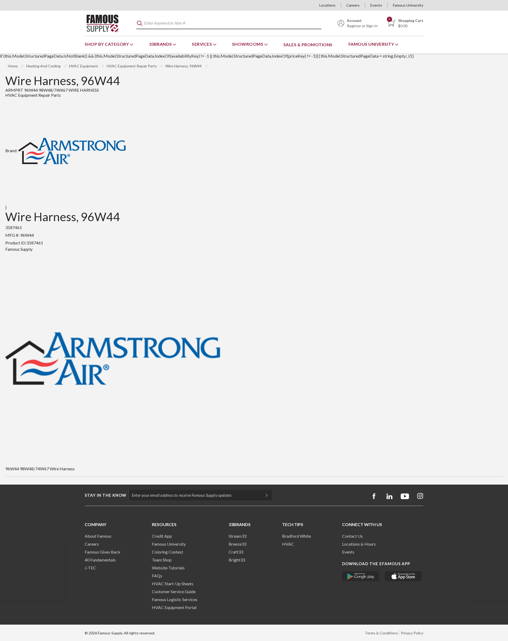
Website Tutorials (168, 567)
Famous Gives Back (102, 551)
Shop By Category (107, 44)
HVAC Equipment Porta (173, 607)
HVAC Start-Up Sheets (172, 583)
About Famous (98, 535)
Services (202, 44)
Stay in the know (105, 495)
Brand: (11, 150)
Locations (327, 5)
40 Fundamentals (100, 559)
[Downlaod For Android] (360, 576)
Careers (353, 5)
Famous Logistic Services (174, 599)
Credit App (162, 535)
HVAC (288, 543)
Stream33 (237, 535)
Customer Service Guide (174, 591)
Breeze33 (237, 543)
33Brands (161, 44)
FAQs (157, 575)
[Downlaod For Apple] (403, 576)
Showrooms (248, 44)
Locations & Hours (359, 543)
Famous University (408, 5)
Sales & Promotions (308, 44)
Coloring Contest (167, 551)
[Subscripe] (264, 495)
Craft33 (236, 551)
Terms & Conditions (381, 633)
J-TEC (90, 567)
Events (376, 5)
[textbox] (228, 23)
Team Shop (162, 559)
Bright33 (237, 559)
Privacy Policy (412, 633)
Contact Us (352, 535)
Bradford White (296, 535)
